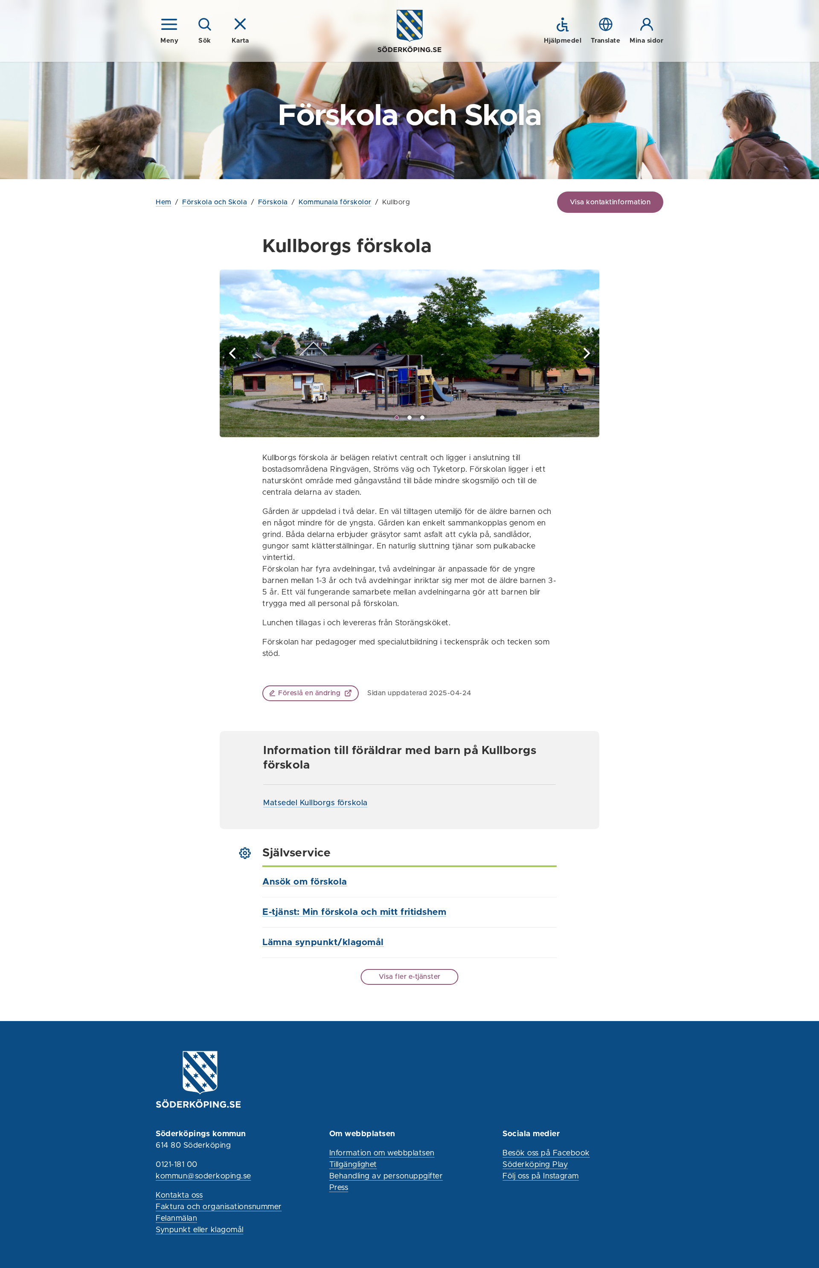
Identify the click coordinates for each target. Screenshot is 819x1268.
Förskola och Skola (214, 202)
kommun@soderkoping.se (203, 1176)
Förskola (273, 202)
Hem (163, 202)
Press (339, 1188)
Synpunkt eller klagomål (200, 1230)
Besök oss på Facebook (546, 1153)
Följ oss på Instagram (540, 1176)
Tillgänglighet (353, 1165)
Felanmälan (176, 1218)
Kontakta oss (179, 1195)
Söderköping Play (535, 1165)
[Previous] (233, 353)
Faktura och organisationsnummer (219, 1207)
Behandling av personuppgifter (386, 1176)
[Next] (585, 353)
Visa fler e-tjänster (410, 976)
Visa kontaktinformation (610, 202)
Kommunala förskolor (335, 202)
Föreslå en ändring (309, 693)
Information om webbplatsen (382, 1153)
